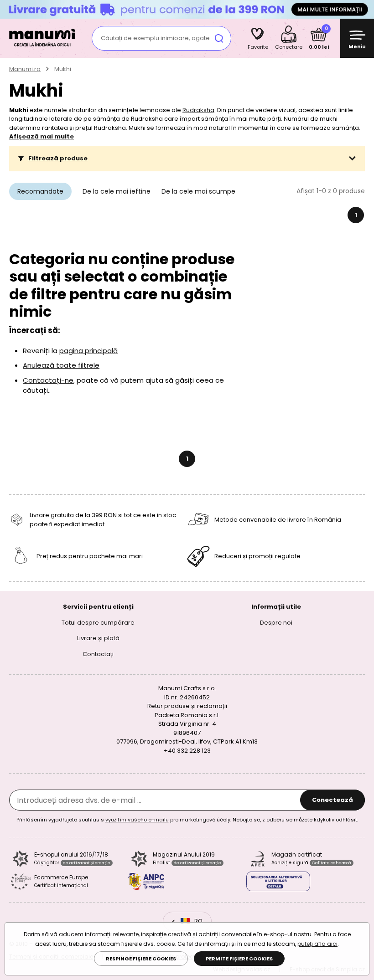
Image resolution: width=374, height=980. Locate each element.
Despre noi (276, 622)
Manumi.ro (25, 69)
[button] (187, 158)
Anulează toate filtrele (61, 365)
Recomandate (40, 191)
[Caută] (219, 38)
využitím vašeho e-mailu (137, 819)
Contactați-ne (48, 380)
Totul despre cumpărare (98, 622)
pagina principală (88, 350)
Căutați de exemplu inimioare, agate (155, 38)
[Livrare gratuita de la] (187, 9)
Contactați (98, 653)
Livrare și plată (98, 638)
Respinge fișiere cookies (141, 958)
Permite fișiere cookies (239, 958)
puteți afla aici (317, 944)
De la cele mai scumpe (198, 191)
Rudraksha (198, 110)
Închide (364, 9)
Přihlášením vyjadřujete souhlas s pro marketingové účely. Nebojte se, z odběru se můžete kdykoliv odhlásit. (187, 819)
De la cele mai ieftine (117, 191)
